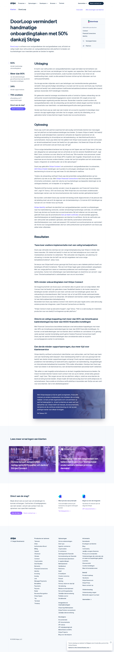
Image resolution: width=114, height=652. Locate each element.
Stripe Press (86, 583)
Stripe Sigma (38, 596)
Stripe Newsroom (87, 580)
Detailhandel (62, 598)
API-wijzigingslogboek (65, 627)
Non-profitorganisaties (65, 591)
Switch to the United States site (78, 647)
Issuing (36, 576)
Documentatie (62, 620)
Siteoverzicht (86, 563)
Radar (36, 591)
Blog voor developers (65, 634)
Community (86, 549)
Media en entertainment (65, 588)
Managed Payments (40, 581)
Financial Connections (41, 568)
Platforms (61, 568)
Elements (37, 566)
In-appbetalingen (63, 561)
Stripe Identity (39, 207)
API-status (61, 625)
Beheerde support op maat (90, 595)
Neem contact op (95, 3)
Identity (36, 571)
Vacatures (85, 578)
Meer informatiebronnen (89, 568)
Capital (36, 551)
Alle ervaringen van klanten (95, 10)
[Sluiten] (110, 643)
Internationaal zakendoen (66, 559)
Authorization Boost (40, 546)
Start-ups (61, 544)
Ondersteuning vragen (89, 592)
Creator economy (63, 576)
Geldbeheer (62, 566)
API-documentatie (88, 509)
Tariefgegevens (63, 511)
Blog (83, 546)
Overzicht (79, 10)
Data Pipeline (38, 563)
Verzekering (62, 586)
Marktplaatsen (62, 563)
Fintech (60, 578)
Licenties (85, 561)
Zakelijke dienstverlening (66, 593)
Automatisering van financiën (67, 556)
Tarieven (61, 3)
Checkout (37, 554)
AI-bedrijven (62, 573)
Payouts (36, 588)
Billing (36, 549)
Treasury (37, 603)
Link (35, 578)
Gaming (60, 581)
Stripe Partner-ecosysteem (67, 610)
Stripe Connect (55, 166)
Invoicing (37, 573)
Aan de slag (16, 513)
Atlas (36, 544)
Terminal (37, 601)
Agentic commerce (64, 546)
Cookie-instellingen (88, 566)
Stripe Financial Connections (67, 178)
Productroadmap (87, 575)
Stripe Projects (63, 632)
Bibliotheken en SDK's (65, 630)
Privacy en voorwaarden (89, 554)
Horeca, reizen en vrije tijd (66, 583)
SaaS (60, 571)
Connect (37, 559)
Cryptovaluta (38, 561)
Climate (36, 556)
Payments (37, 586)
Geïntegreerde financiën (66, 554)
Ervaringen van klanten (89, 544)
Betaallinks (37, 583)
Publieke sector (63, 596)
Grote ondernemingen (65, 541)
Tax (35, 598)
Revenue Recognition (41, 593)
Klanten (13, 9)
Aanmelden (82, 3)
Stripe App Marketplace (65, 608)
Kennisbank (86, 541)
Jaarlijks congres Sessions (90, 551)
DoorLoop (14, 46)
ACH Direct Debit (40, 169)
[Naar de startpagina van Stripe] (12, 538)
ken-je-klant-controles (69, 215)
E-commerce (62, 551)
